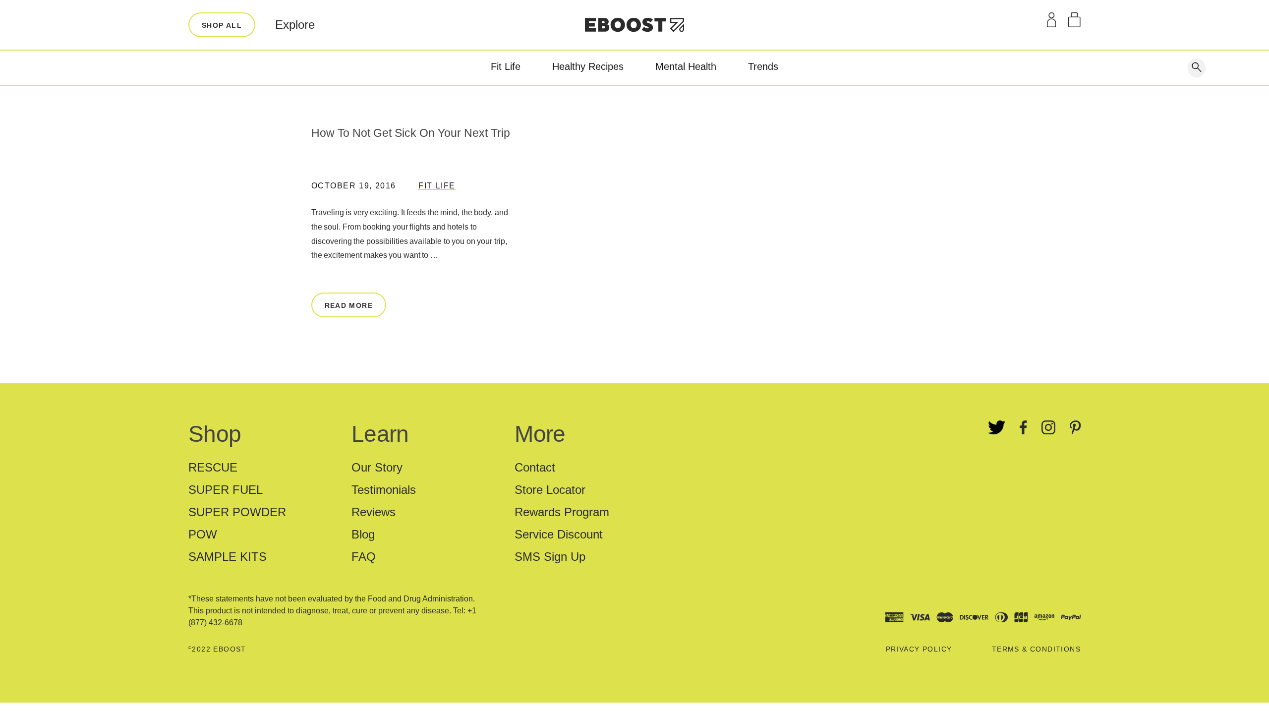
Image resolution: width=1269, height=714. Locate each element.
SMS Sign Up (550, 556)
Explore (295, 24)
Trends (763, 66)
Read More (349, 305)
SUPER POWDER (237, 512)
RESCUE (212, 467)
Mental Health (685, 66)
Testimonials (383, 489)
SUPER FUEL (225, 489)
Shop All (222, 25)
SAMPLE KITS (227, 556)
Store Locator (550, 489)
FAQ (363, 556)
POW (202, 534)
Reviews (373, 512)
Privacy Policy (919, 649)
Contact (535, 467)
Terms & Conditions (1036, 649)
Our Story (377, 467)
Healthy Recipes (588, 66)
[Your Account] (1051, 19)
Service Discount (559, 534)
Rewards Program (562, 512)
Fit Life (505, 66)
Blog (363, 534)
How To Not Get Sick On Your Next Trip (410, 132)
